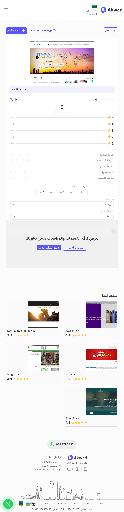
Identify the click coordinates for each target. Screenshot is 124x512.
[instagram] (77, 469)
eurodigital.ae (18, 89)
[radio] (112, 99)
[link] (111, 10)
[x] (73, 469)
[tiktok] (81, 469)
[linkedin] (85, 469)
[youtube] (69, 469)
